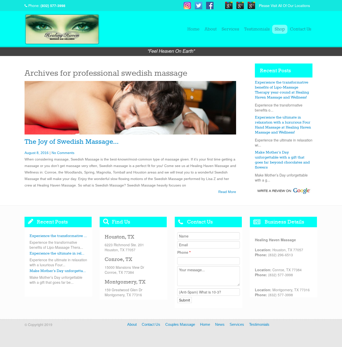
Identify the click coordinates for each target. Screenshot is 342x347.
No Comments (63, 153)
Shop (280, 29)
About (211, 29)
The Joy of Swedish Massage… (71, 142)
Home (193, 29)
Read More (227, 192)
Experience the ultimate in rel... (57, 253)
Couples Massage (180, 324)
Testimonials (257, 29)
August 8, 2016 (37, 153)
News (220, 324)
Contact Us (300, 29)
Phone (184, 252)
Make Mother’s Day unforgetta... (58, 271)
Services (230, 29)
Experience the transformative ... (58, 236)
